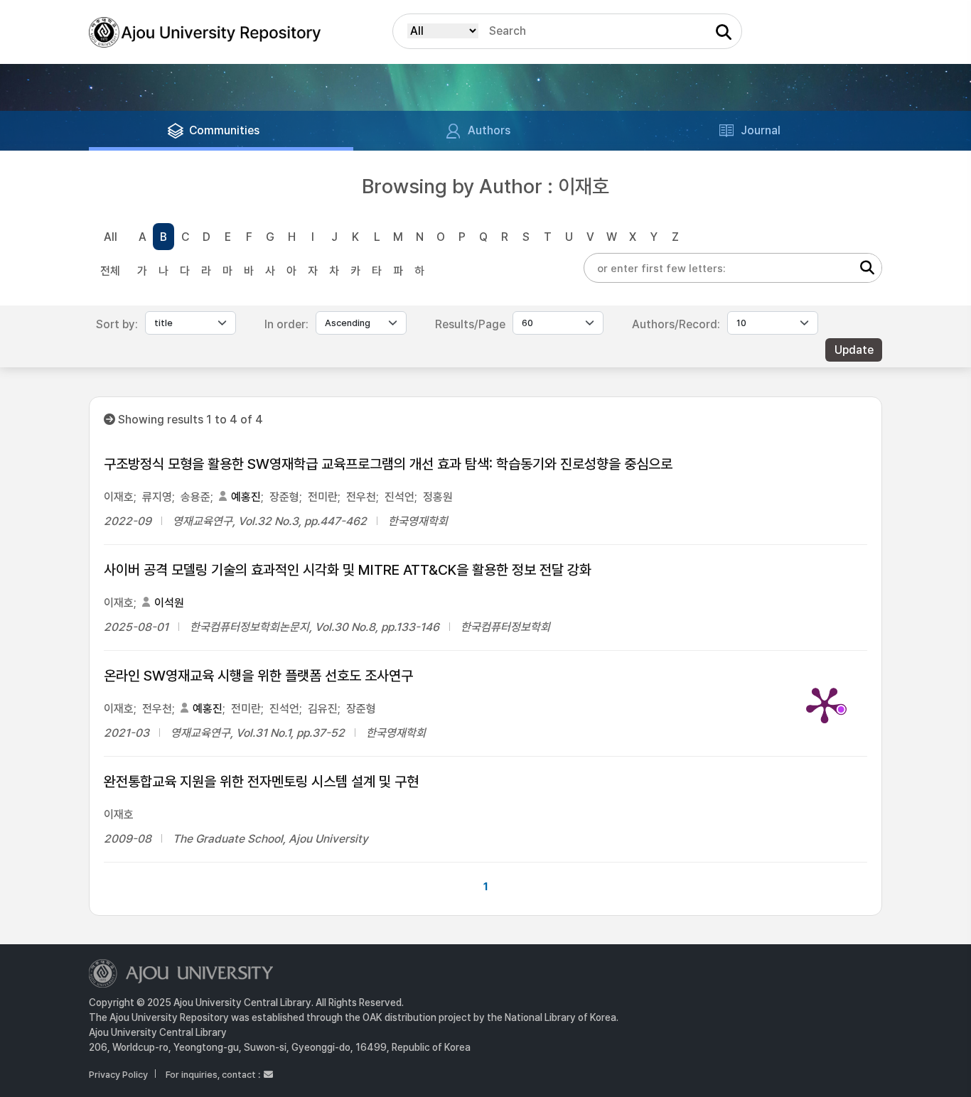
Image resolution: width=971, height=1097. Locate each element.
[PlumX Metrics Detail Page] (824, 704)
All (110, 237)
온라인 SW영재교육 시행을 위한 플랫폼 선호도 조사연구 (258, 675)
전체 (110, 271)
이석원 (169, 603)
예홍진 (246, 497)
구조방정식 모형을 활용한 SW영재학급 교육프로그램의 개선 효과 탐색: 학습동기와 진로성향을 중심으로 (388, 463)
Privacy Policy (118, 1074)
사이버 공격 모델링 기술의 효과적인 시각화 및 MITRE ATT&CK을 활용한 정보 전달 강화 (347, 569)
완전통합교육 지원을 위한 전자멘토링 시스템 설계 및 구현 (261, 781)
